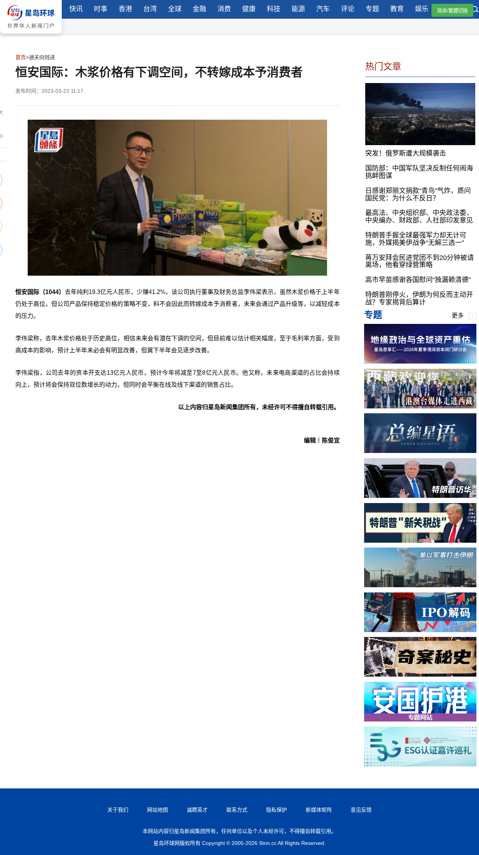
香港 (125, 9)
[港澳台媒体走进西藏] (420, 406)
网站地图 (157, 810)
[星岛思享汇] (420, 361)
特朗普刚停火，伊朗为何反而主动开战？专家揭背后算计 (419, 298)
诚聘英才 (197, 810)
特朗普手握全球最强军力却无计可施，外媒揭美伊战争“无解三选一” (415, 239)
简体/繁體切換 (452, 10)
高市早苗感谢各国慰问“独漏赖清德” (418, 280)
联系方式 (236, 810)
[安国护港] (420, 719)
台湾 (150, 9)
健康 (249, 9)
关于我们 (117, 810)
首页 (20, 57)
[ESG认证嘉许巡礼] (420, 764)
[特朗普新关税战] (420, 540)
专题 (372, 9)
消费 (224, 9)
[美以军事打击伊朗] (420, 585)
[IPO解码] (420, 630)
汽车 (323, 9)
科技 (273, 9)
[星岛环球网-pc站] (31, 35)
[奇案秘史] (420, 674)
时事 (100, 9)
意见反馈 (361, 810)
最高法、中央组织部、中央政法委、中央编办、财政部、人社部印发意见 (419, 216)
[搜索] (475, 10)
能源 (298, 9)
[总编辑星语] (420, 451)
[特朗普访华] (420, 496)
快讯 (76, 9)
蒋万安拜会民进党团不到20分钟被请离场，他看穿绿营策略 (419, 261)
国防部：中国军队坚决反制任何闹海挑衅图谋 (419, 172)
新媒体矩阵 (319, 810)
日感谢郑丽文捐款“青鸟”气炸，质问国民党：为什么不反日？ (418, 194)
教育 (397, 9)
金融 (199, 9)
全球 (174, 9)
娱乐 (421, 9)
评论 (347, 9)
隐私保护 (276, 810)
